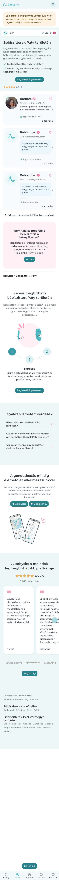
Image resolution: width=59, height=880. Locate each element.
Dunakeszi (38, 724)
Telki (36, 710)
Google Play (40, 504)
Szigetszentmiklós (13, 727)
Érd (5, 724)
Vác (19, 724)
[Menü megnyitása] (53, 4)
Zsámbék (20, 710)
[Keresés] (5, 33)
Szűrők (49, 33)
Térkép (31, 866)
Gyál (39, 727)
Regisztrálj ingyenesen (29, 79)
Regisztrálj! (29, 673)
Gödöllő (27, 724)
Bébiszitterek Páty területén (18, 696)
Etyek (29, 710)
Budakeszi (9, 710)
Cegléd (12, 724)
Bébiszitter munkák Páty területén (21, 699)
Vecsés (7, 731)
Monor (46, 727)
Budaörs (49, 724)
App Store (20, 504)
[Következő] (54, 620)
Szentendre (29, 727)
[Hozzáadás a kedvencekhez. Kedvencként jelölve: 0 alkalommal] (51, 99)
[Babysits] (11, 4)
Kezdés (30, 259)
